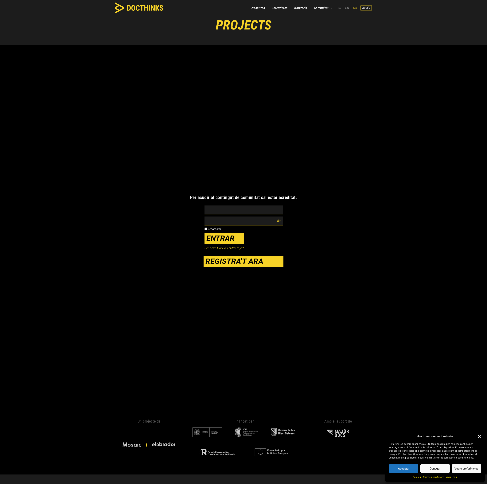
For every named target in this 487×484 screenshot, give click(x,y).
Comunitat (321, 8)
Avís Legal (452, 477)
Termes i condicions (433, 477)
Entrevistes (280, 8)
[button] (479, 436)
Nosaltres (258, 8)
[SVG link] (139, 7)
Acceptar (403, 468)
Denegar (435, 468)
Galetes (417, 477)
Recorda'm (214, 229)
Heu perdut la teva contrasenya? (224, 248)
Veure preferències (466, 468)
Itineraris (300, 8)
